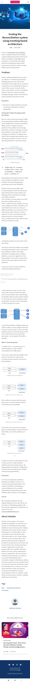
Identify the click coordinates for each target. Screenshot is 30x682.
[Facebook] (8, 680)
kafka (11, 47)
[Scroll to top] (21, 680)
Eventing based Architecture (14, 588)
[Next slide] (28, 638)
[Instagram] (17, 665)
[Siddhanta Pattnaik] (15, 601)
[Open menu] (2, 2)
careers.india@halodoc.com (10, 511)
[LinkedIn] (20, 665)
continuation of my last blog (16, 52)
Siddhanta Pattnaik (15, 608)
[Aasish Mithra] (4, 625)
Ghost (18, 670)
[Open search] (28, 2)
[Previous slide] (1, 638)
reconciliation (5, 590)
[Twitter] (15, 680)
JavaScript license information (15, 673)
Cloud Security (7, 640)
